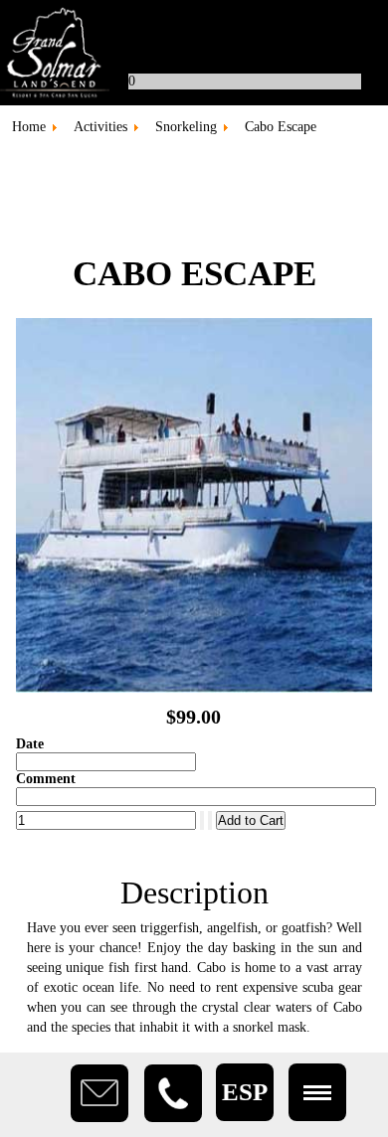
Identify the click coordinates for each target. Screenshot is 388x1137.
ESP (245, 1091)
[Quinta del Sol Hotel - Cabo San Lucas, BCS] (194, 52)
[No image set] (194, 688)
